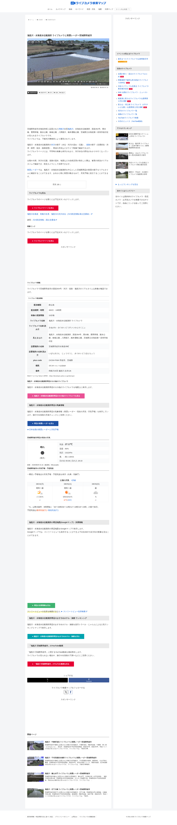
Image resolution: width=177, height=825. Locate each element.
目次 (54, 184)
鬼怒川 (63, 92)
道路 (56, 92)
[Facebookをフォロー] (71, 692)
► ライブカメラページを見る (43, 208)
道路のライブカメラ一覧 (127, 114)
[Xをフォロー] (66, 692)
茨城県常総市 (33, 92)
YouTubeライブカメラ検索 (128, 118)
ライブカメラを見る (88, 84)
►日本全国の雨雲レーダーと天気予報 (43, 429)
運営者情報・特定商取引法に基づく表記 (40, 817)
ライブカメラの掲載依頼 (87, 817)
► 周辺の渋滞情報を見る (41, 605)
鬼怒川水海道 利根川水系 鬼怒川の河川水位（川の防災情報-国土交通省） (59, 214)
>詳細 (73, 480)
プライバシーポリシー (62, 817)
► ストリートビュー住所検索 (73, 611)
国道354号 (44, 92)
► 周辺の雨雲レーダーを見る (43, 423)
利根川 (61, 129)
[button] (129, 9)
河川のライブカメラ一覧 (127, 111)
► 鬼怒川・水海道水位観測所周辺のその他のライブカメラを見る (56, 396)
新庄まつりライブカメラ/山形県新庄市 (133, 59)
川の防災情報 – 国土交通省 (44, 220)
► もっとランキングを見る (126, 184)
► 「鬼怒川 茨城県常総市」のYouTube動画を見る (50, 664)
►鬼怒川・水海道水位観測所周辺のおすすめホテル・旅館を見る (56, 636)
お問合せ (74, 817)
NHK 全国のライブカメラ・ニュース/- (133, 92)
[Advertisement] (68, 26)
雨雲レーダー (32, 170)
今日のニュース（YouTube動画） (131, 121)
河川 (51, 92)
